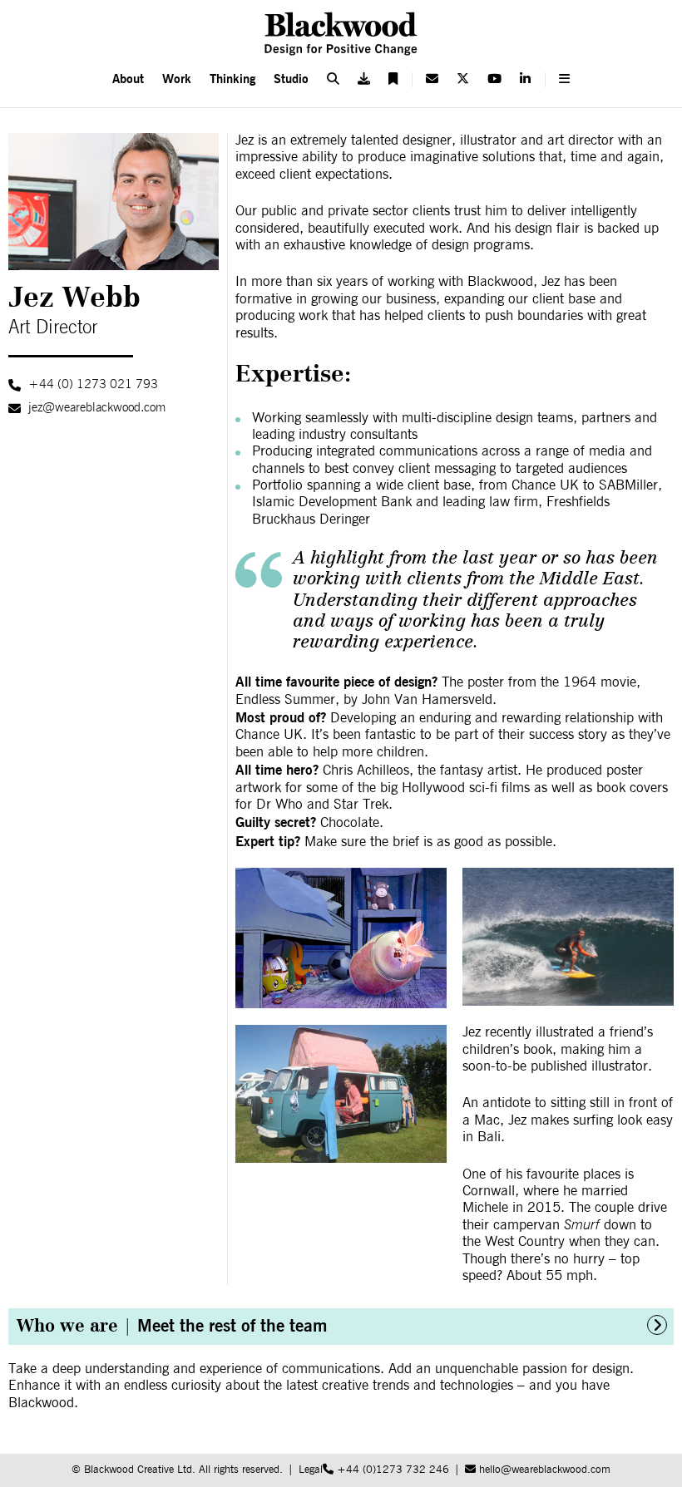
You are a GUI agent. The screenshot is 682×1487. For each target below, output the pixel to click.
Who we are (172, 1325)
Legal (311, 1470)
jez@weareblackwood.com (97, 407)
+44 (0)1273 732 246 (391, 1470)
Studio (291, 78)
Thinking (232, 78)
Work (176, 78)
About (128, 78)
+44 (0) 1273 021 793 (93, 384)
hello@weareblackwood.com (543, 1470)
